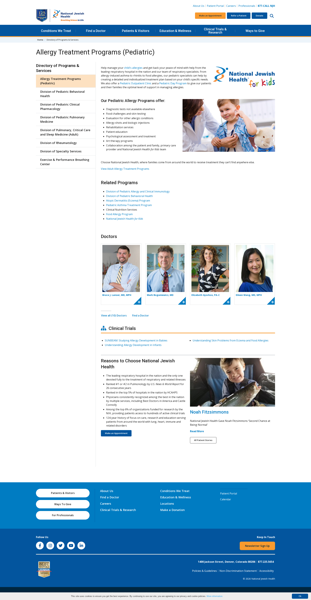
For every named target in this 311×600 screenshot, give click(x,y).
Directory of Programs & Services (57, 68)
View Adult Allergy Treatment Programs (125, 169)
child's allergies (133, 68)
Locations (167, 503)
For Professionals (63, 515)
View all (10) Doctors (114, 315)
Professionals (246, 6)
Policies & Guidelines (204, 571)
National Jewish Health (124, 218)
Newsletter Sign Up (257, 546)
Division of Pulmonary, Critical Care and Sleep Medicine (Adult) (65, 132)
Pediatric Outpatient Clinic (135, 83)
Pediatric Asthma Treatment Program (129, 205)
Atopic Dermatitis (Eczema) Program (128, 200)
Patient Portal (215, 6)
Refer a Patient (238, 15)
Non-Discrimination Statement (238, 571)
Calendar (225, 499)
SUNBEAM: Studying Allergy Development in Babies (136, 340)
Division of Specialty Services (60, 151)
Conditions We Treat (56, 31)
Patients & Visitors (135, 31)
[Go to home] (60, 15)
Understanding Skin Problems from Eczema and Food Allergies (230, 340)
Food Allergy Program (119, 214)
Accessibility (266, 571)
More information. (215, 596)
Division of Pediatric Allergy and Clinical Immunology (138, 191)
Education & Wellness (175, 31)
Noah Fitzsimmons (209, 412)
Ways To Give (62, 504)
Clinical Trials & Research (215, 30)
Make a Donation (172, 510)
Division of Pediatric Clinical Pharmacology (60, 106)
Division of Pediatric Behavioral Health (62, 94)
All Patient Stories (203, 440)
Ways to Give (255, 31)
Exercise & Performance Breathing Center (64, 162)
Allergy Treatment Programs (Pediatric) (60, 81)
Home (40, 39)
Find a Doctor (96, 31)
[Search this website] (272, 15)
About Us (198, 6)
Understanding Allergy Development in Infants (133, 345)
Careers (231, 6)
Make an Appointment (210, 15)
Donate (259, 15)
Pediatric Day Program (173, 83)
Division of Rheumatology (58, 143)
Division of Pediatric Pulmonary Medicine (62, 119)
